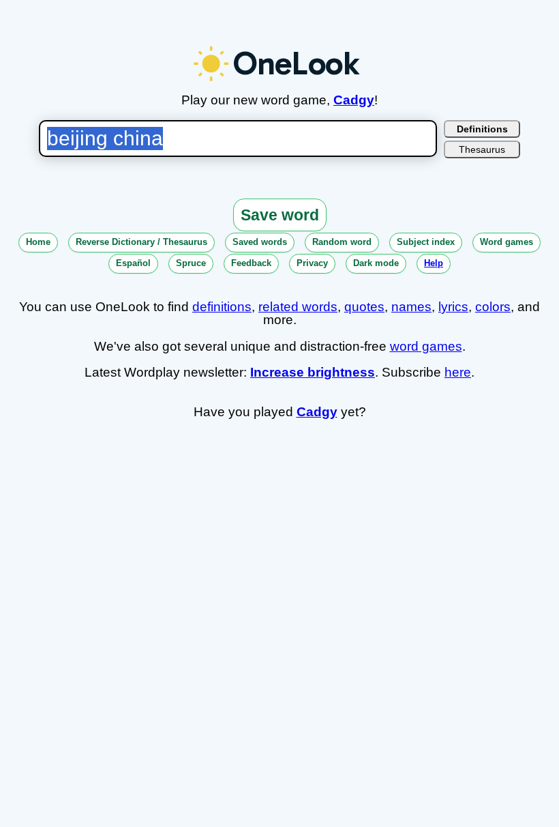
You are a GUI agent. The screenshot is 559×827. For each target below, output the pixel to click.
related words (297, 307)
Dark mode (376, 263)
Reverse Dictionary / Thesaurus (141, 242)
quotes (364, 307)
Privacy (312, 263)
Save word (280, 215)
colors (493, 307)
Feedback (251, 263)
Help (433, 263)
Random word (342, 242)
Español (133, 263)
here (457, 372)
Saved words (259, 242)
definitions (222, 307)
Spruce (191, 263)
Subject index (426, 242)
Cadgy (353, 100)
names (411, 307)
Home (38, 242)
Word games (506, 242)
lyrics (453, 307)
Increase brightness (312, 372)
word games (426, 346)
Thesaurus (482, 149)
